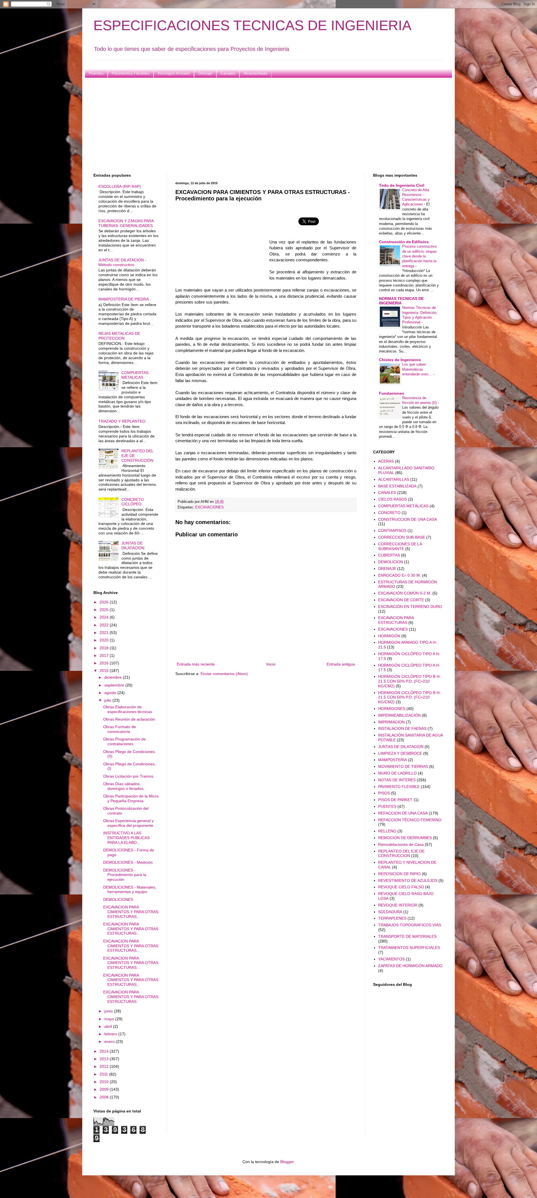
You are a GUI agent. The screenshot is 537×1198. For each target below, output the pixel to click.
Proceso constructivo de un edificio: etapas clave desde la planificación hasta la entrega (419, 256)
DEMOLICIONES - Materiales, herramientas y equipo (129, 889)
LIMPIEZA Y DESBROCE (400, 753)
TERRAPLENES (392, 918)
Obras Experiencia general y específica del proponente (128, 823)
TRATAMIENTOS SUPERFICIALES (409, 947)
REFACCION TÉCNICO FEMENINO (409, 820)
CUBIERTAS (389, 555)
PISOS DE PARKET (395, 799)
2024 (105, 617)
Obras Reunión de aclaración (129, 719)
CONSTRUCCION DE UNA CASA (407, 519)
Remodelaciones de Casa (401, 844)
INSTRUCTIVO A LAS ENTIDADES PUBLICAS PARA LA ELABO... (126, 838)
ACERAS (386, 461)
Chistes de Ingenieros (400, 359)
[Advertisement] (261, 125)
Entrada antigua (341, 664)
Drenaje (205, 73)
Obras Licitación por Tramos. (128, 776)
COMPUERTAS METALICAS (135, 375)
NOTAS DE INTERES (397, 780)
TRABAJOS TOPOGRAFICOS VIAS (409, 925)
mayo (109, 1019)
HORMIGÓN (389, 636)
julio (108, 700)
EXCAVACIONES (209, 507)
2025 (105, 609)
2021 (105, 632)
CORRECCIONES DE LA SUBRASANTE (400, 546)
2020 (105, 640)
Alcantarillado (255, 73)
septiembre (114, 685)
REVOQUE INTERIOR (397, 905)
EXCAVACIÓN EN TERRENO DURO (410, 606)
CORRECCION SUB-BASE (401, 537)
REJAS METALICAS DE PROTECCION (119, 335)
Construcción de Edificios (404, 242)
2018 (105, 648)
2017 (105, 655)
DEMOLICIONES (118, 899)
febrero (111, 1034)
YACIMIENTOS (391, 959)
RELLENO (387, 831)
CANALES (387, 492)
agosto (110, 692)
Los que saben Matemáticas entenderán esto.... (418, 369)
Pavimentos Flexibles (130, 73)
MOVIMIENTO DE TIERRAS (403, 766)
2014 (105, 1051)
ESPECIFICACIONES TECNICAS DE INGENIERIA (252, 25)
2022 (105, 625)
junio (109, 1011)
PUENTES (387, 806)
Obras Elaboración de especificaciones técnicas (127, 709)
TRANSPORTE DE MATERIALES (407, 936)
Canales (228, 73)
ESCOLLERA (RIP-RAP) (119, 186)
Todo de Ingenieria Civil (401, 185)
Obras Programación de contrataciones (124, 741)
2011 (104, 1074)
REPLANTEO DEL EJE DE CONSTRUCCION (401, 853)
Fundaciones (391, 393)
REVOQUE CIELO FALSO (401, 887)
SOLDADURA (390, 912)
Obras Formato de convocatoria (119, 729)
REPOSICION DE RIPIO (399, 874)
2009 (105, 1089)
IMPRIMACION (391, 722)
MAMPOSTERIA (392, 759)
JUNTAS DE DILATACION (132, 545)
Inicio (270, 664)
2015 (105, 670)
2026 (105, 602)
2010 (105, 1081)
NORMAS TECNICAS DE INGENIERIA (401, 300)
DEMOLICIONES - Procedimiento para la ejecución (124, 875)
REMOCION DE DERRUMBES (405, 837)
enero (110, 1041)
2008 (105, 1097)
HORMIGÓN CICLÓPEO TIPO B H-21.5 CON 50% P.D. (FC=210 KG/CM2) (409, 681)
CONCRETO (389, 512)
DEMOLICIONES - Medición (128, 862)
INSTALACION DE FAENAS (402, 728)
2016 (105, 663)
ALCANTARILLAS (393, 479)
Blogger (287, 1161)
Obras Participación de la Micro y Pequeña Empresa (131, 798)
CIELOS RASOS (392, 499)
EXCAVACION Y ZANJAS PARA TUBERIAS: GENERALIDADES (126, 223)
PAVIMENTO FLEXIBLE (399, 786)
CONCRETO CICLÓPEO (132, 501)
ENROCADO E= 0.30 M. (399, 575)
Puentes (96, 73)
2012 (105, 1066)
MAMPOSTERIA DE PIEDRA (123, 299)
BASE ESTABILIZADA (397, 486)
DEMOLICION (390, 562)
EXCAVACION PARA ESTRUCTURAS (396, 620)
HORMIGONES (391, 708)
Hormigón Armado (174, 73)
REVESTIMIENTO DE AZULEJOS (407, 880)
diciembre (113, 677)
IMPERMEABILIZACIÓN (399, 715)
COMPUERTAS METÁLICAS (403, 506)
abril (108, 1026)
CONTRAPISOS (392, 530)
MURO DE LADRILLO (397, 773)
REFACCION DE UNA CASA (403, 813)
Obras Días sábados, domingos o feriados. (124, 786)
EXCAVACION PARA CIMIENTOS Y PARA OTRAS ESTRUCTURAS (130, 997)
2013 (105, 1059)
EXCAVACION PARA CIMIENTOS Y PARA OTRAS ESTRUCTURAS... (130, 912)
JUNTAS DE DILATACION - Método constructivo (122, 262)
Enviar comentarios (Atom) (224, 673)
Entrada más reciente (196, 664)
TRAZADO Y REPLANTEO (121, 421)
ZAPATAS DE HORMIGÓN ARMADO (410, 965)
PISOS (384, 793)
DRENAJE (387, 568)
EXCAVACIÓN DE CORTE (401, 600)
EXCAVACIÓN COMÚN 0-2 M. (404, 593)
